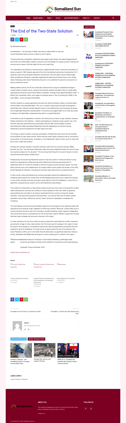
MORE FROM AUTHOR (36, 339)
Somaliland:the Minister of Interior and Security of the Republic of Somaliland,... (104, 168)
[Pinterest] (21, 39)
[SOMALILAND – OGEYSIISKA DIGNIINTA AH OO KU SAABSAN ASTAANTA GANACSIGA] (89, 75)
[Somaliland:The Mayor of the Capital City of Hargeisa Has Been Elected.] (89, 158)
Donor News (38, 18)
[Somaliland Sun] (63, 9)
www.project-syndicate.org (19, 252)
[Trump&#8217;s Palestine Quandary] (21, 269)
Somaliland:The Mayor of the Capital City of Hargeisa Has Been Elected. (104, 158)
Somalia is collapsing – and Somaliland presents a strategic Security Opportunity (19, 361)
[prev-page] (11, 367)
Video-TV (86, 18)
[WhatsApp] (26, 39)
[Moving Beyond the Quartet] (67, 269)
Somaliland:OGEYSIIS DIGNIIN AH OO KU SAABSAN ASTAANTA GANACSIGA (105, 55)
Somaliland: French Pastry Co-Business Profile (25, 311)
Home (28, 18)
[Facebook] (12, 39)
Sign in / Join (13, 1)
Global (17, 23)
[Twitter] (17, 39)
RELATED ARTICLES (18, 339)
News (49, 18)
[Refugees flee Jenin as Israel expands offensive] (44, 350)
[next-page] (15, 367)
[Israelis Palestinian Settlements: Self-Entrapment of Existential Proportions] (44, 269)
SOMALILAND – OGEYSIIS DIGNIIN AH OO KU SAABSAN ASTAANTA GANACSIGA (104, 85)
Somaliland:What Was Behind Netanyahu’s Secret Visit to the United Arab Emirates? (105, 148)
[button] (113, 18)
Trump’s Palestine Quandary (19, 278)
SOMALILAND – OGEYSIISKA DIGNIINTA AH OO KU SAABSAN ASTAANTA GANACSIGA (105, 75)
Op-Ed (58, 18)
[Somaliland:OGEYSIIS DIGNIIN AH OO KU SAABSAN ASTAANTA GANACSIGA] (89, 56)
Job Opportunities (71, 18)
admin (14, 35)
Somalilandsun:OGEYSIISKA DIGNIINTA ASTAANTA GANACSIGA (104, 65)
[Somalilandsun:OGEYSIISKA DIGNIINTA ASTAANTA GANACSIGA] (89, 66)
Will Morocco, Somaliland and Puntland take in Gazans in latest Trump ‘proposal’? (67, 361)
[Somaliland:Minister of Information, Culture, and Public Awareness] (89, 178)
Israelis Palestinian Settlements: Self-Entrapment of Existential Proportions (44, 280)
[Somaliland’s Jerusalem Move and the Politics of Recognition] (89, 105)
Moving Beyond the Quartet (66, 278)
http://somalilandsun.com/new (32, 325)
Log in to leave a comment (18, 379)
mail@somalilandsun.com (54, 413)
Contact (97, 18)
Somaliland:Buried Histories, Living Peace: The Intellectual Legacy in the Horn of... (104, 95)
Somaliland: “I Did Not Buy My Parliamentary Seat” (65, 312)
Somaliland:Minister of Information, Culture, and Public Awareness (105, 178)
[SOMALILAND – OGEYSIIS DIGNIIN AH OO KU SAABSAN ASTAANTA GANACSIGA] (89, 85)
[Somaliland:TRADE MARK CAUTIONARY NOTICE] (89, 46)
